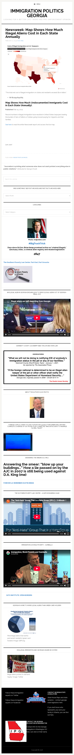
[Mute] (65, 335)
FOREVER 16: (8, 483)
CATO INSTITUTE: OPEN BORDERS (17, 595)
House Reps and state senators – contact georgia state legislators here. (57, 700)
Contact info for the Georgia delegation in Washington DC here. (36, 729)
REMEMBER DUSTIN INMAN (24, 483)
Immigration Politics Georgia (36, 13)
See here (8, 125)
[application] (36, 318)
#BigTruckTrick (37, 243)
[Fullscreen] (68, 335)
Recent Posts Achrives (20, 157)
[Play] (6, 335)
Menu (38, 4)
